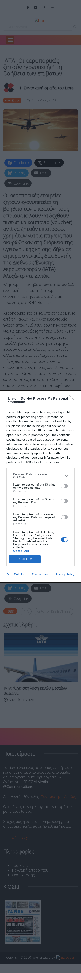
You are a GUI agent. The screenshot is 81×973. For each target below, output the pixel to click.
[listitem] (40, 476)
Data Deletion (16, 574)
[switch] (64, 486)
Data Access (40, 574)
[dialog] (40, 486)
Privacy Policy (65, 574)
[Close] (72, 399)
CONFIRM (25, 559)
